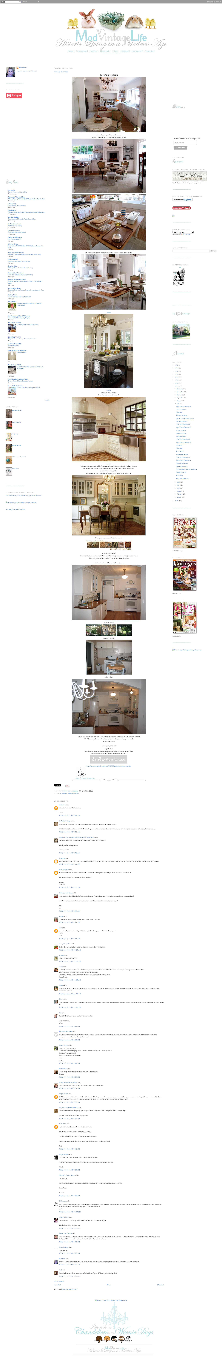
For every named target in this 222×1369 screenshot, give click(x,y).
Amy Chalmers (63, 1094)
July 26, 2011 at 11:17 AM (70, 994)
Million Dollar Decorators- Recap (186, 469)
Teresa (61, 916)
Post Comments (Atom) (69, 1289)
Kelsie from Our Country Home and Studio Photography (76, 837)
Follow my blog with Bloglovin (15, 509)
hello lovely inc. (13, 244)
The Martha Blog (13, 217)
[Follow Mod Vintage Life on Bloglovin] (183, 201)
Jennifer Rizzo (12, 266)
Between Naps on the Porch (17, 279)
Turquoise (179, 412)
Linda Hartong (63, 1247)
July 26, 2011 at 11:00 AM (70, 961)
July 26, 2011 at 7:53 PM (69, 1196)
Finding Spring (16, 445)
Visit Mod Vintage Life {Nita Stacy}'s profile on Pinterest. (24, 495)
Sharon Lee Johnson (65, 1233)
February (180, 494)
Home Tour (15, 468)
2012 (177, 383)
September (180, 398)
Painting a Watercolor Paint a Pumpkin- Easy (20, 268)
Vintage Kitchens (181, 421)
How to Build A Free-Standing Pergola (18, 318)
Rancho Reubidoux (14, 230)
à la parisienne (63, 1154)
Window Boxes (181, 430)
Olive (61, 999)
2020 (177, 365)
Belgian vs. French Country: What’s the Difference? (22, 339)
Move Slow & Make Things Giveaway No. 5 (20, 275)
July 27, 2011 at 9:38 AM (69, 1228)
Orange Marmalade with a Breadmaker (27, 324)
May (178, 485)
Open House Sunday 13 (183, 427)
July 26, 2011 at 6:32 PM (69, 1118)
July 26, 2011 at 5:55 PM (69, 1102)
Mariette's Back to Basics (67, 1175)
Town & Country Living (16, 252)
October (179, 395)
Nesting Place (12, 295)
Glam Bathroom (17, 410)
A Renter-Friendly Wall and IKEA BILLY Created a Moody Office (26, 199)
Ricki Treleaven (64, 869)
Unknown (62, 805)
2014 (177, 377)
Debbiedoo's (12, 210)
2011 (177, 386)
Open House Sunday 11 (183, 460)
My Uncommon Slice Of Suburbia (19, 316)
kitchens (63, 793)
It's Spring (15, 434)
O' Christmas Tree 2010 (19, 457)
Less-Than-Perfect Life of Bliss (18, 379)
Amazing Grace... (22, 352)
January (179, 497)
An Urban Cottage (64, 821)
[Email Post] (80, 791)
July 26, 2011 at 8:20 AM (69, 888)
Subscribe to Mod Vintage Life (187, 139)
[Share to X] (87, 791)
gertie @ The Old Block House (68, 1107)
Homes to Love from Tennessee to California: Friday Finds (24, 254)
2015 (177, 374)
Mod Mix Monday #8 (183, 439)
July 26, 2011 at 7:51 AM (69, 832)
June (178, 482)
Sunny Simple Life (65, 944)
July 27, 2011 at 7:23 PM (69, 1253)
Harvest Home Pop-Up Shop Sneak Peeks (28, 388)
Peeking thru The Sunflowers (17, 350)
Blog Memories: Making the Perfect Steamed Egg (21, 219)
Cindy (61, 967)
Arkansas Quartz (181, 436)
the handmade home (14, 224)
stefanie (61, 955)
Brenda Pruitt (63, 1068)
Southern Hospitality (15, 344)
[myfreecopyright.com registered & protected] (21, 502)
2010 (177, 501)
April (178, 488)
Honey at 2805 (63, 1217)
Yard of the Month (182, 463)
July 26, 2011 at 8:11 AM (69, 864)
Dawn (61, 985)
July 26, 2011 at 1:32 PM (69, 1040)
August (179, 401)
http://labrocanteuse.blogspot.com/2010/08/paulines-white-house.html (109, 766)
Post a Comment (59, 1281)
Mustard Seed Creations (16, 273)
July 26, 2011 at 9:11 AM (69, 922)
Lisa (60, 928)
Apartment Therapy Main (16, 197)
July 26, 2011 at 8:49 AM (69, 911)
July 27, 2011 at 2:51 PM (69, 1242)
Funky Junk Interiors (15, 237)
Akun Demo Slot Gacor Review (17, 232)
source (109, 312)
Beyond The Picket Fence (16, 386)
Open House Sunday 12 (183, 442)
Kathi (61, 1270)
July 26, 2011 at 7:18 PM (69, 1170)
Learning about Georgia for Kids (17, 205)
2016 (177, 371)
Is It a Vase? (179, 451)
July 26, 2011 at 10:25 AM (70, 950)
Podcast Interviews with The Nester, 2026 (19, 297)
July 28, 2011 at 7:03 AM (69, 1276)
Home (109, 1285)
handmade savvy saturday (15, 226)
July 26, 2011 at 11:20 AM (70, 1007)
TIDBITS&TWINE (14, 337)
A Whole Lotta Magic (66, 893)
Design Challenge (181, 415)
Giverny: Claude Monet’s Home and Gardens (20, 381)
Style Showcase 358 (13, 345)
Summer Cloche (181, 433)
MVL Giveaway (181, 409)
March (179, 491)
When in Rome (16, 422)
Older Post (160, 1285)
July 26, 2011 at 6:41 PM (69, 1149)
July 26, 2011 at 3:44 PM (69, 1063)
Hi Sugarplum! (13, 259)
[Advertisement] (111, 60)
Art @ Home (12, 301)
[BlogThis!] (85, 791)
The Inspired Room (14, 288)
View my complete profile (27, 71)
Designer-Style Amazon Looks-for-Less (19, 261)
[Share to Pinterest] (92, 791)
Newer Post (57, 1285)
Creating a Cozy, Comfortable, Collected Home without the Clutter (26, 290)
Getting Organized (182, 454)
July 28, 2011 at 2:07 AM (69, 1265)
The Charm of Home (14, 322)
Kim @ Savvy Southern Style (68, 1082)
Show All (47, 400)
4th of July (179, 475)
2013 (177, 380)
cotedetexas (62, 1124)
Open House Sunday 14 (183, 406)
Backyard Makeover (182, 478)
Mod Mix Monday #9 (183, 424)
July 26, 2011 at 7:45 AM (69, 816)
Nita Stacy (23, 67)
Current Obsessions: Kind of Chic (17, 192)
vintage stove (73, 793)
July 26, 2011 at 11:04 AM (70, 980)
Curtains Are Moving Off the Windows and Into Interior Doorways (26, 212)
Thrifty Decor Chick (14, 365)
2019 (177, 368)
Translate (187, 234)
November (180, 392)
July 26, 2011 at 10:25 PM (70, 1212)
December (180, 389)
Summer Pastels (181, 472)
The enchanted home (65, 1031)
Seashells (179, 445)
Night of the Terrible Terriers (185, 418)
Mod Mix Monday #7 (183, 457)
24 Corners (62, 1201)
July (178, 404)
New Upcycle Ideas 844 (14, 239)
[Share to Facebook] (90, 791)
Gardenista (11, 190)
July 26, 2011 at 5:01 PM (69, 1088)
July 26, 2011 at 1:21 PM (69, 1026)
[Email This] (83, 791)
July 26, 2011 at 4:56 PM (69, 1077)
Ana (60, 1013)
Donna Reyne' (63, 1045)
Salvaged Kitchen (181, 466)
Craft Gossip (12, 203)
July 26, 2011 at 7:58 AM (69, 853)
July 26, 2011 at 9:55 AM (69, 938)
